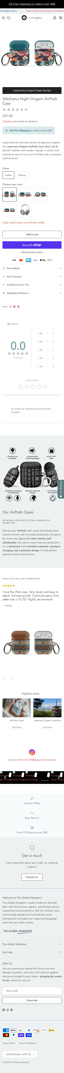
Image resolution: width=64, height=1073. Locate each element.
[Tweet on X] (10, 307)
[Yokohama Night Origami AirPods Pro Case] (25, 194)
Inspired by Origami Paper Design (32, 90)
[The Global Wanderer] (32, 17)
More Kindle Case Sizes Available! (38, 11)
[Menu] (3, 17)
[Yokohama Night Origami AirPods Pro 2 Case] (9, 210)
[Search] (10, 17)
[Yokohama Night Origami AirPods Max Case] (25, 210)
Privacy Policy (8, 1043)
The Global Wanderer (20, 1062)
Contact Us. (32, 877)
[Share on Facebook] (14, 307)
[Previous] (5, 777)
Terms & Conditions (27, 1043)
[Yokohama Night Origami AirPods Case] (9, 194)
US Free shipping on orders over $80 (32, 4)
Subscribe (32, 1000)
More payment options (32, 252)
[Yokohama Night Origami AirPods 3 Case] (41, 194)
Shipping (7, 121)
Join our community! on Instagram (32, 759)
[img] (13, 110)
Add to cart (32, 234)
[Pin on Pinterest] (18, 307)
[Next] (58, 777)
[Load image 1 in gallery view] (32, 54)
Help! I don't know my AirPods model (23, 222)
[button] (46, 333)
